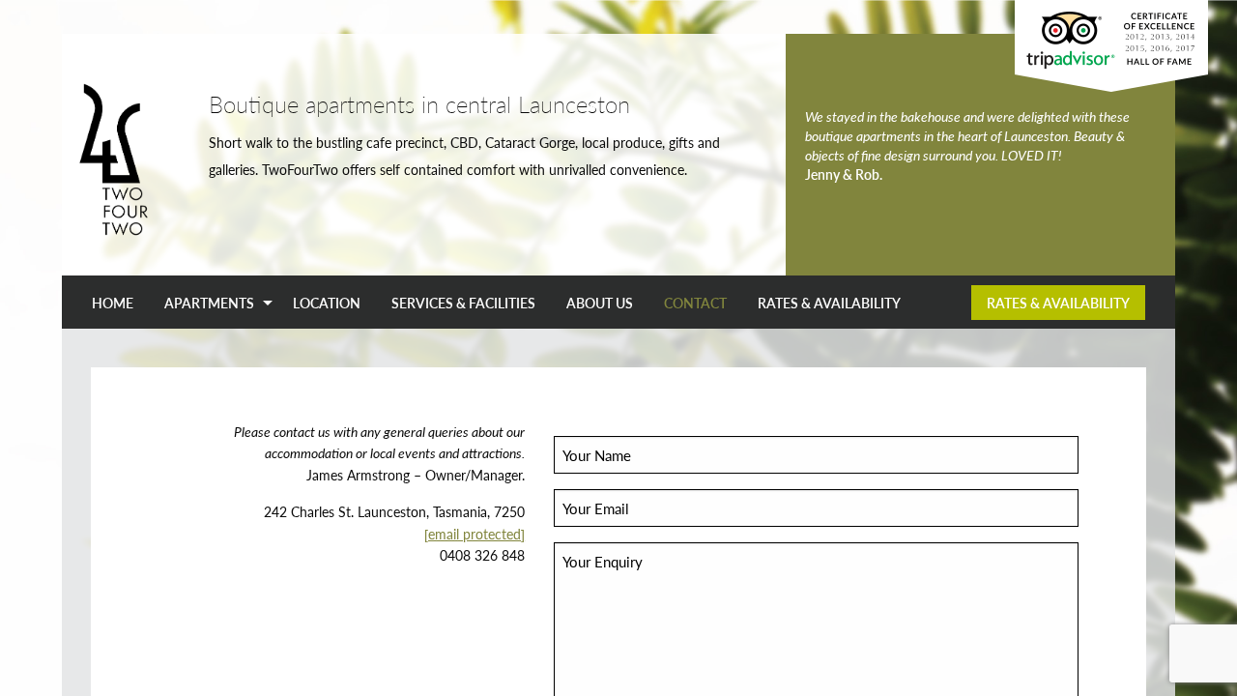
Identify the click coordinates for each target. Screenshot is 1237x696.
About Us (599, 302)
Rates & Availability (829, 302)
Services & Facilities (463, 302)
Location (326, 302)
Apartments (209, 302)
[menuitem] (112, 302)
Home (112, 302)
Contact (695, 302)
